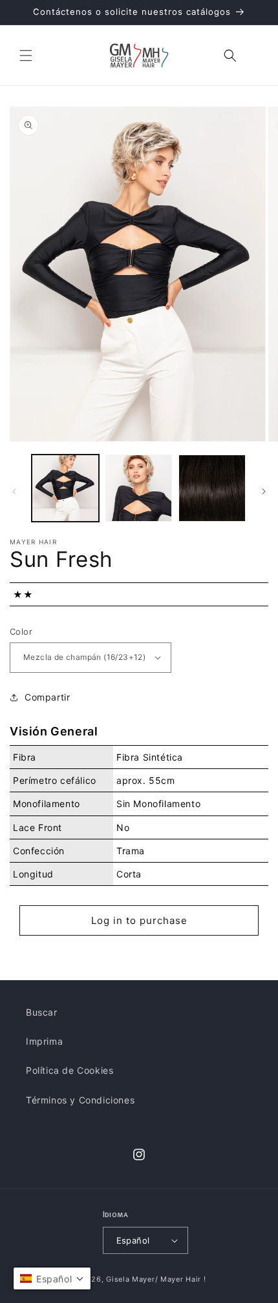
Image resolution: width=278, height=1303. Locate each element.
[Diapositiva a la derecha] (264, 491)
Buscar (42, 1012)
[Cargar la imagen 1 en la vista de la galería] (65, 488)
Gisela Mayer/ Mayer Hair (153, 1279)
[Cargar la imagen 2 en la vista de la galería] (139, 488)
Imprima (44, 1041)
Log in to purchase (139, 920)
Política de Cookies (69, 1070)
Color (21, 631)
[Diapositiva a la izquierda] (14, 491)
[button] (26, 55)
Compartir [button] (47, 697)
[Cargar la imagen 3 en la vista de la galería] (212, 488)
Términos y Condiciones (80, 1099)
